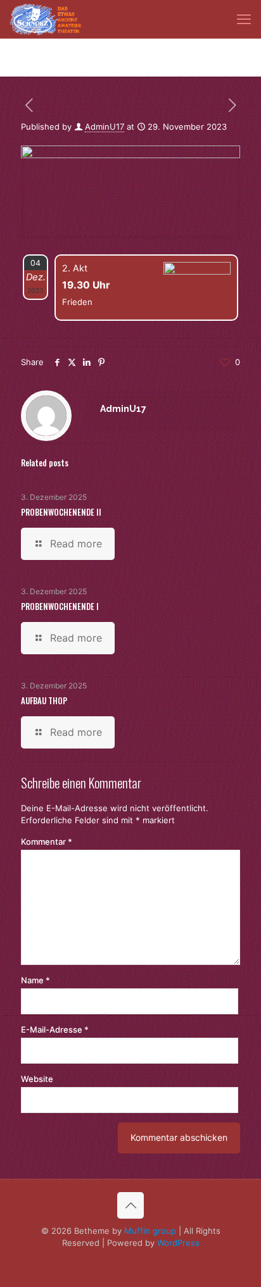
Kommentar (46, 841)
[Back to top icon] (130, 1205)
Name (35, 980)
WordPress (178, 1243)
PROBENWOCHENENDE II (61, 512)
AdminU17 (104, 126)
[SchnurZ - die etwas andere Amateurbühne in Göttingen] (45, 19)
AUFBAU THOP (44, 700)
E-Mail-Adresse (55, 1029)
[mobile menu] (244, 19)
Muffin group (150, 1231)
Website (37, 1079)
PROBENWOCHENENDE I (60, 606)
